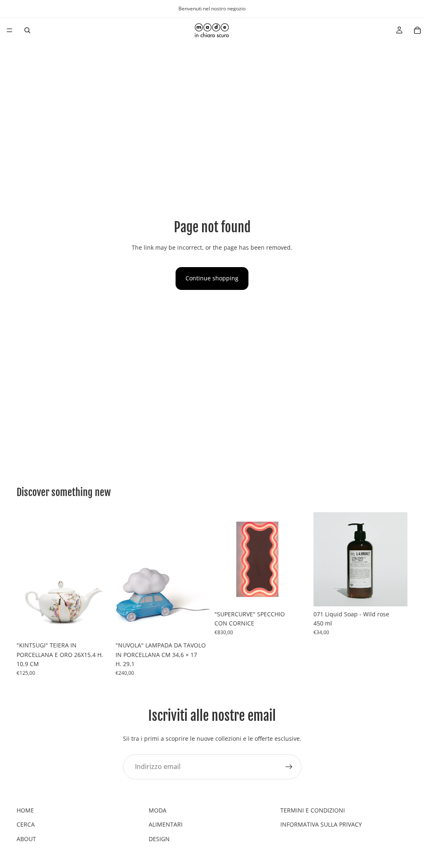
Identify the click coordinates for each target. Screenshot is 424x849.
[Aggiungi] (97, 625)
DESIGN (159, 839)
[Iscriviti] (289, 766)
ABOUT (26, 839)
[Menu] (9, 30)
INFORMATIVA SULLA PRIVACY (321, 824)
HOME (25, 810)
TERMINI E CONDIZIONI (312, 810)
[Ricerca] (27, 30)
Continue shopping (212, 278)
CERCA (26, 824)
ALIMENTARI (166, 824)
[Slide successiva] (101, 575)
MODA (157, 810)
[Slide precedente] (26, 575)
